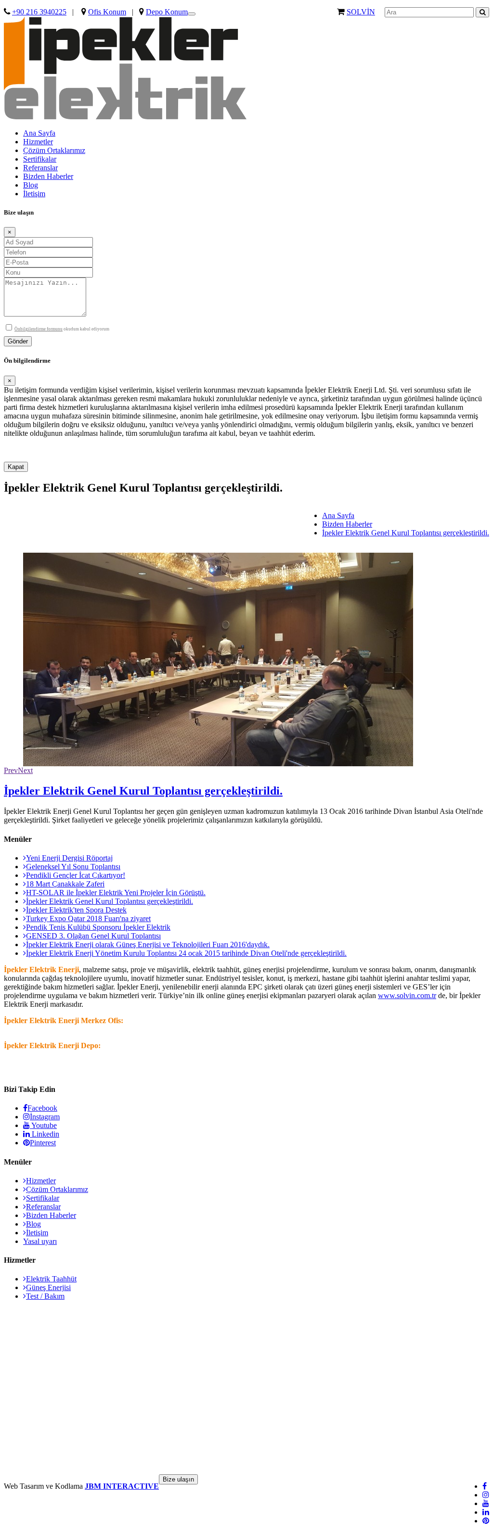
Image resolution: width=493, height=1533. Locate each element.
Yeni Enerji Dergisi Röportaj (69, 858)
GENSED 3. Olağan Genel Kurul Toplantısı (93, 936)
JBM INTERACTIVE (122, 1486)
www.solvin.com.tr (407, 995)
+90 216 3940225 (39, 12)
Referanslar (40, 168)
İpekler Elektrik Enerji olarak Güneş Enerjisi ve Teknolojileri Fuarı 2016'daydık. (148, 944)
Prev (11, 770)
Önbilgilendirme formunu (38, 329)
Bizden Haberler (48, 176)
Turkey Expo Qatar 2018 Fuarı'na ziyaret (88, 918)
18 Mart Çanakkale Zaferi (65, 884)
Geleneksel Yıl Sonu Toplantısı (73, 866)
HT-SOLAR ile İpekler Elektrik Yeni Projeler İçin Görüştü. (116, 892)
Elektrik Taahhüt (51, 1279)
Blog (30, 185)
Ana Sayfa (39, 133)
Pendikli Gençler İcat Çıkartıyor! (75, 875)
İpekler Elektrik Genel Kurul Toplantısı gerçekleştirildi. (405, 533)
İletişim (34, 194)
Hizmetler (38, 142)
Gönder (18, 341)
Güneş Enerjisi (48, 1287)
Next (25, 770)
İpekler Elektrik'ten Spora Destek (76, 910)
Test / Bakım (45, 1296)
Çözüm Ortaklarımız (54, 150)
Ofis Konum (107, 12)
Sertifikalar (39, 159)
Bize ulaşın (178, 1479)
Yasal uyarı (40, 1241)
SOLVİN (361, 12)
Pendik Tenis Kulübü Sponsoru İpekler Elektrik (98, 927)
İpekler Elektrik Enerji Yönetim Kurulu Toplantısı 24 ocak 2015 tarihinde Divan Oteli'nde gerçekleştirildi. (186, 953)
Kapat (16, 466)
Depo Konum (167, 12)
